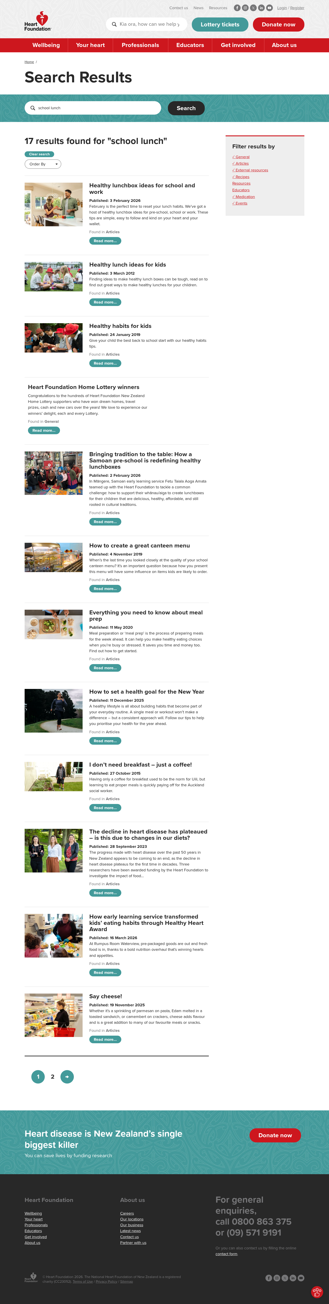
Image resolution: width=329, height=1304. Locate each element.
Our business (131, 1225)
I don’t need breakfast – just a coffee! (140, 764)
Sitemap (126, 1281)
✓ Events (239, 203)
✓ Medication (243, 196)
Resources (218, 7)
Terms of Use (83, 1281)
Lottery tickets (220, 24)
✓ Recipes (240, 176)
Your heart (90, 45)
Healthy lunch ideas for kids (127, 264)
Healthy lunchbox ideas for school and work (142, 188)
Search (186, 108)
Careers (127, 1213)
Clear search (39, 154)
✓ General (241, 156)
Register (297, 7)
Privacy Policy (106, 1281)
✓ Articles (240, 163)
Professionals (140, 45)
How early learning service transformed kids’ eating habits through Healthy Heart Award (146, 923)
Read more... (105, 240)
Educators (190, 45)
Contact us (178, 7)
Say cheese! (105, 996)
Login (282, 7)
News (198, 7)
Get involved (238, 45)
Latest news (130, 1230)
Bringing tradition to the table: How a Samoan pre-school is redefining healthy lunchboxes (145, 460)
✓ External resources (250, 170)
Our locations (131, 1219)
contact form (226, 1253)
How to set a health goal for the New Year (146, 691)
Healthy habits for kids (120, 326)
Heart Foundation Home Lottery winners (83, 387)
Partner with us (133, 1242)
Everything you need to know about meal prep (146, 615)
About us (284, 45)
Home (29, 62)
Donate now (278, 24)
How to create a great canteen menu (139, 545)
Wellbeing (46, 45)
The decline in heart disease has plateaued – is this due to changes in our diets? (148, 835)
